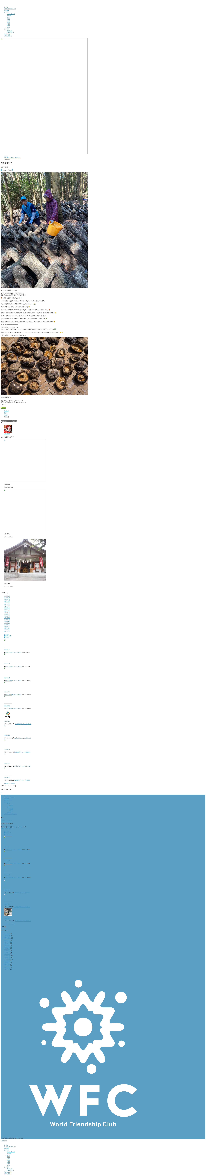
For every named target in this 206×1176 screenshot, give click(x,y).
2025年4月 (7, 611)
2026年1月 (7, 596)
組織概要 (6, 10)
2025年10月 (7, 601)
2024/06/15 (7, 749)
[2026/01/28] (8, 675)
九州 (8, 27)
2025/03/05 (7, 583)
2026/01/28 (7, 677)
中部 (8, 20)
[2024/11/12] (8, 760)
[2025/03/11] (25, 530)
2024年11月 (7, 619)
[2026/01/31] (8, 647)
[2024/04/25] (8, 732)
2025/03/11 (7, 534)
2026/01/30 (7, 663)
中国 (8, 24)
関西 (8, 22)
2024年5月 (7, 629)
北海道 (9, 15)
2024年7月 (7, 626)
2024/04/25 (7, 735)
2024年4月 (7, 631)
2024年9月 (7, 623)
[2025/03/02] (25, 481)
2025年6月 (7, 607)
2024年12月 (7, 618)
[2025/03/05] (25, 580)
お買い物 (9, 30)
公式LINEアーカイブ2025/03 (9, 421)
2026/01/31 (7, 649)
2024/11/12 (7, 763)
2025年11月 (7, 599)
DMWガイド (10, 32)
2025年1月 (7, 616)
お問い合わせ (8, 36)
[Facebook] (1, 419)
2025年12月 (7, 597)
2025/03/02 (7, 484)
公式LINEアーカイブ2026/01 (13, 652)
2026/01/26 (7, 691)
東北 (8, 17)
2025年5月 (7, 609)
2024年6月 (7, 628)
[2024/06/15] (8, 746)
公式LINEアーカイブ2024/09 (9, 783)
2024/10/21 (7, 721)
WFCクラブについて (10, 9)
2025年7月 (7, 606)
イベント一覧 (11, 14)
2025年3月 (7, 613)
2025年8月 (7, 604)
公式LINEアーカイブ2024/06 (22, 752)
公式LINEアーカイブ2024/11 (22, 766)
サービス (6, 29)
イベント (6, 12)
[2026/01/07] (8, 915)
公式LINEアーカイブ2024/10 (23, 724)
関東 (8, 19)
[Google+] (4, 419)
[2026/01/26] (8, 689)
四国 (8, 25)
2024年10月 (7, 621)
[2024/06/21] (8, 774)
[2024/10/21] (8, 718)
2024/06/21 (7, 777)
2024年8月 (7, 624)
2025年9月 (7, 602)
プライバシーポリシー (10, 814)
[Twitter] (3, 419)
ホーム (6, 7)
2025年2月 (7, 614)
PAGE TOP (4, 1141)
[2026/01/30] (8, 661)
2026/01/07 (7, 918)
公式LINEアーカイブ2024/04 (22, 738)
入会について (8, 34)
